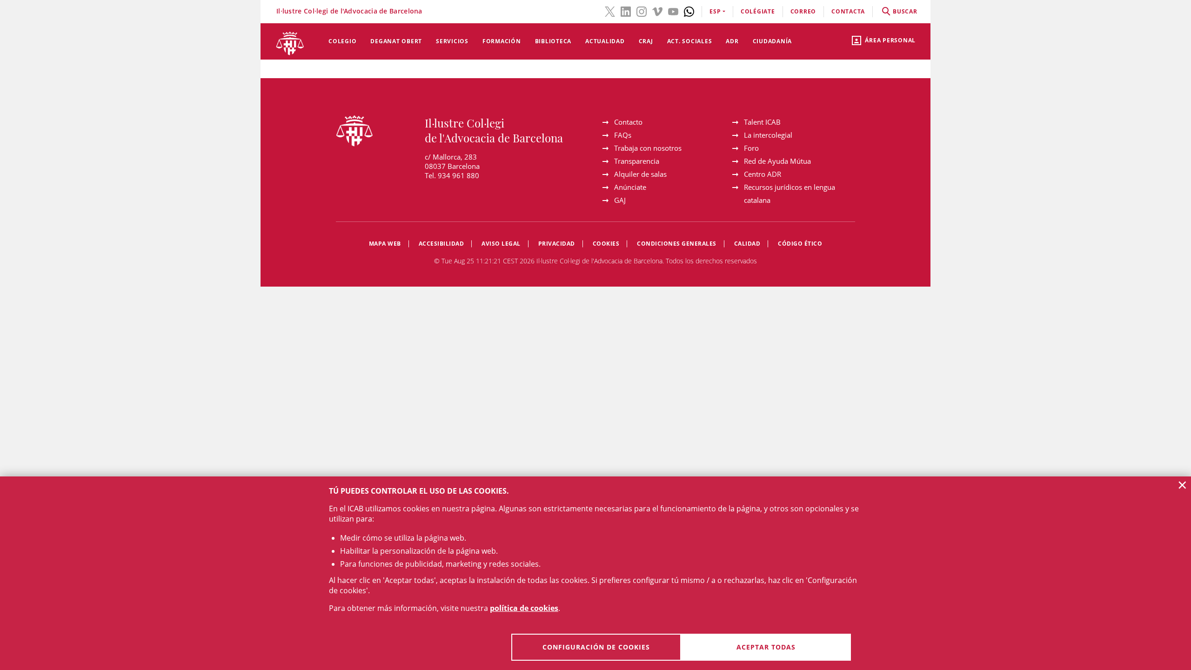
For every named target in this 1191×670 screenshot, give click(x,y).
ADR (732, 41)
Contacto (628, 122)
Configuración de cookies (596, 647)
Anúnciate (630, 187)
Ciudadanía (772, 41)
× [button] (1182, 484)
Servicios (452, 41)
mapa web (385, 244)
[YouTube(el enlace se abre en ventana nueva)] (673, 11)
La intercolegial (768, 135)
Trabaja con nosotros (648, 148)
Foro (751, 148)
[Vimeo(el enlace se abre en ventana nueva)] (657, 11)
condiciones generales (676, 244)
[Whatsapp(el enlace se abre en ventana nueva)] (689, 11)
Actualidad (605, 41)
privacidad (556, 244)
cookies (606, 244)
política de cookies (524, 608)
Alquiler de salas (640, 174)
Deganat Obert (396, 41)
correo (803, 11)
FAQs (622, 135)
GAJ (620, 200)
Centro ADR (762, 174)
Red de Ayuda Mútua (777, 161)
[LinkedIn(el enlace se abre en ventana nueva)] (626, 11)
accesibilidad (441, 244)
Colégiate (758, 11)
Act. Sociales (689, 41)
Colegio (342, 41)
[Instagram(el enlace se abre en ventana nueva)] (641, 11)
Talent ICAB (762, 122)
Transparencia (636, 161)
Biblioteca (553, 41)
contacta (848, 11)
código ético (800, 244)
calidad (747, 244)
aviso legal (501, 244)
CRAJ (646, 41)
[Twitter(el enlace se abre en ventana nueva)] (610, 11)
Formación (501, 41)
